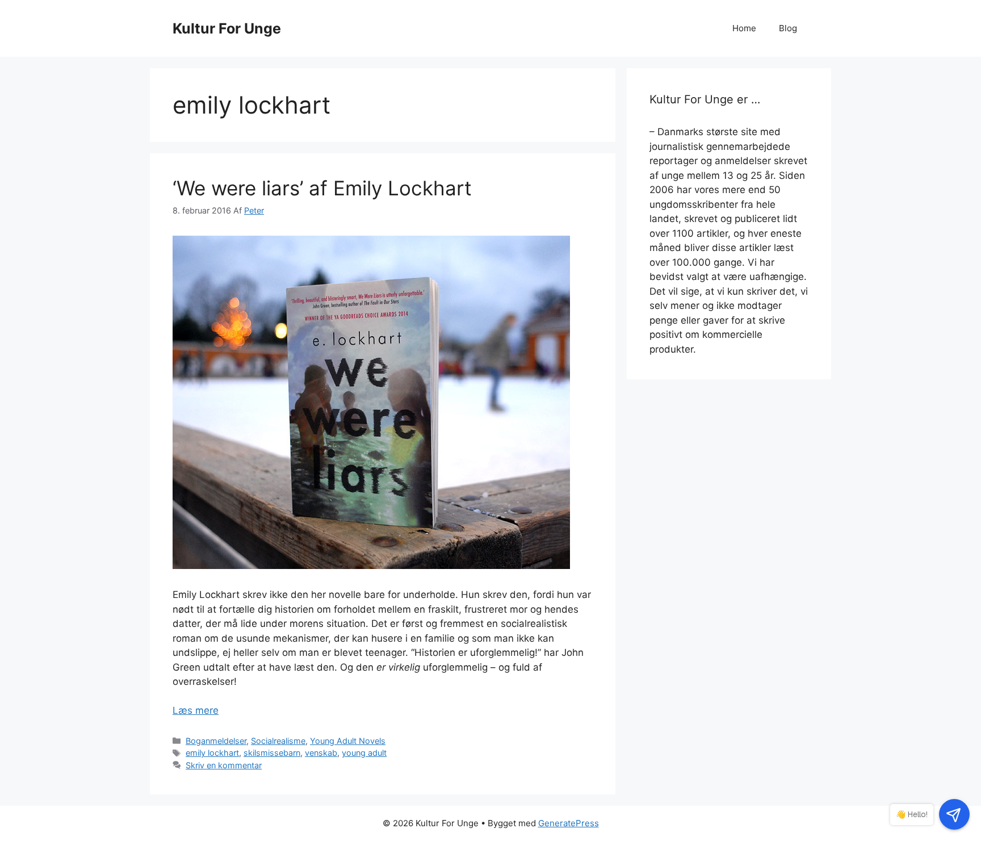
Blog (788, 28)
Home (744, 28)
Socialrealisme (278, 741)
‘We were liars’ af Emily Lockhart (322, 188)
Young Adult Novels (347, 741)
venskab (321, 753)
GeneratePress (568, 823)
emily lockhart (212, 753)
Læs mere (196, 710)
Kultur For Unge (227, 28)
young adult (364, 753)
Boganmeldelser (216, 741)
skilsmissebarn (272, 753)
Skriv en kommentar (224, 765)
